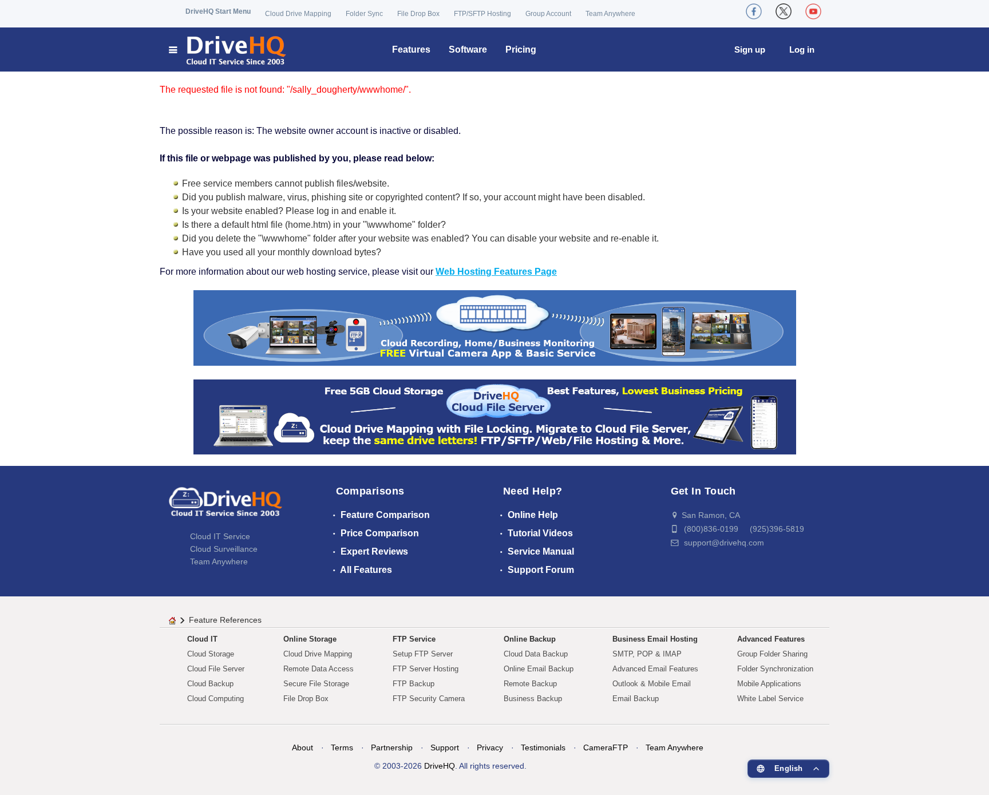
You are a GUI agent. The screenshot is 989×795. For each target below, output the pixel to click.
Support (444, 747)
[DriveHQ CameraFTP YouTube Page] (813, 11)
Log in (801, 49)
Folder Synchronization (775, 669)
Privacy (490, 747)
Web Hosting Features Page (496, 271)
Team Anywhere (610, 14)
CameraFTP (605, 747)
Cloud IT (202, 639)
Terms (342, 747)
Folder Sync (364, 14)
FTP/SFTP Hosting (482, 14)
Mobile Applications (769, 683)
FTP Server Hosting (425, 669)
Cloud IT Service (220, 536)
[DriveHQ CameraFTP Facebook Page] (754, 11)
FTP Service (414, 639)
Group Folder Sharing (772, 654)
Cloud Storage (210, 654)
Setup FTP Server (423, 654)
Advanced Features (771, 639)
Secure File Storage (316, 683)
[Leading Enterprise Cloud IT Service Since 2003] (494, 416)
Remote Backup (530, 683)
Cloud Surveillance (224, 548)
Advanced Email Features (655, 669)
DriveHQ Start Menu (218, 11)
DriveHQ (439, 765)
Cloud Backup (210, 683)
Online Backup (530, 639)
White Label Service (770, 698)
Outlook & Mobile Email (651, 683)
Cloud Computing (215, 698)
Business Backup (533, 698)
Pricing (520, 49)
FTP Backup (413, 683)
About (302, 747)
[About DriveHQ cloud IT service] (225, 507)
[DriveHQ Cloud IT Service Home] (228, 49)
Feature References (225, 619)
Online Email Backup (538, 669)
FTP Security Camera (429, 698)
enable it (376, 211)
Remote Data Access (318, 669)
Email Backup (635, 698)
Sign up (749, 49)
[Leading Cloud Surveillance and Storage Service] (494, 327)
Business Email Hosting (655, 639)
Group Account (548, 14)
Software (468, 49)
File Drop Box (418, 14)
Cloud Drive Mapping (298, 14)
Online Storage (310, 639)
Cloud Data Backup (536, 654)
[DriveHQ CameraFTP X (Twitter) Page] (783, 11)
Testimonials (543, 747)
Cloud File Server (215, 669)
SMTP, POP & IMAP (647, 654)
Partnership (392, 747)
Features (411, 49)
